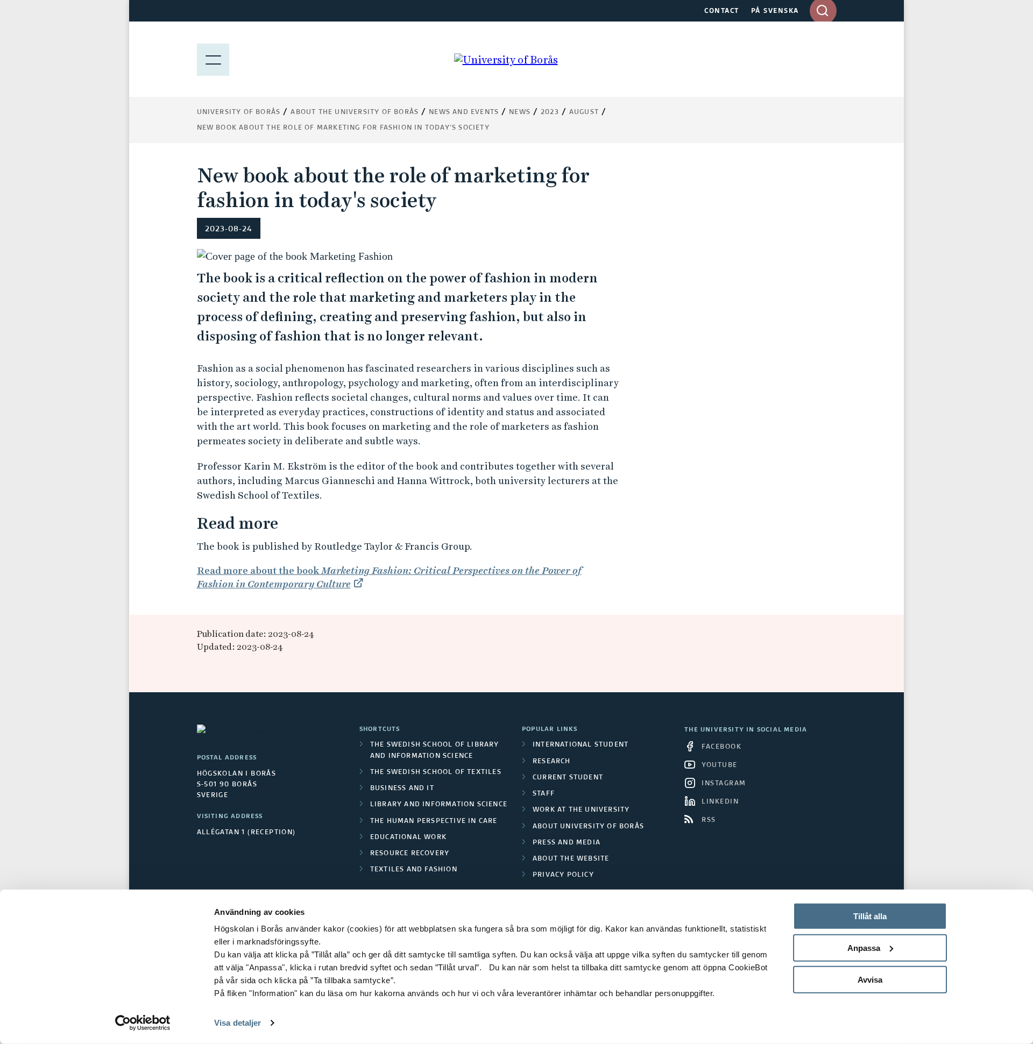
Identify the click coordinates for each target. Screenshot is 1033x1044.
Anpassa (863, 948)
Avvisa (870, 979)
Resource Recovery (409, 853)
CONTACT (721, 11)
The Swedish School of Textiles (435, 772)
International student (580, 745)
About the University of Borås (355, 112)
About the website (571, 859)
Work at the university (581, 810)
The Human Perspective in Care (434, 821)
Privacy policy (563, 875)
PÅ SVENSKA (775, 11)
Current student (568, 778)
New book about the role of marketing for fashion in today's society (343, 128)
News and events (464, 112)
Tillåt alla (870, 916)
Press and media (566, 843)
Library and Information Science (438, 804)
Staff (544, 794)
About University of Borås (588, 826)
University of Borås (239, 112)
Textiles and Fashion (413, 869)
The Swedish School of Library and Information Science (434, 750)
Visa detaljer (237, 1022)
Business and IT (402, 788)
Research (552, 761)
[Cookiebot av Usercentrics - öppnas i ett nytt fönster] (143, 1023)
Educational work (408, 837)
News (519, 112)
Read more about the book (389, 577)
